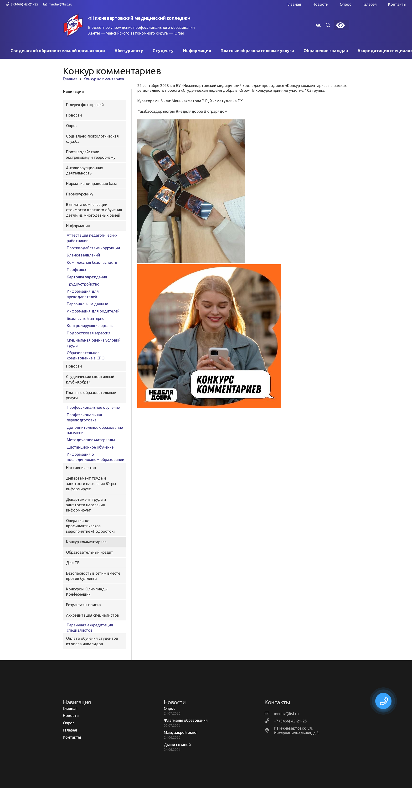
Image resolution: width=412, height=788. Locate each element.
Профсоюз (76, 269)
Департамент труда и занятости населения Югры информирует (91, 483)
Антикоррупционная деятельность (84, 170)
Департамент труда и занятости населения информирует (86, 504)
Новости (320, 4)
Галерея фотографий (85, 104)
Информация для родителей (93, 311)
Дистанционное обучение (90, 447)
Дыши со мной (177, 744)
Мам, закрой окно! (180, 732)
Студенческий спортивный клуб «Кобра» (90, 379)
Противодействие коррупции (93, 248)
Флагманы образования (186, 720)
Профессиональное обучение (93, 407)
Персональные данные (87, 304)
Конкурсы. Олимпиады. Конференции (87, 591)
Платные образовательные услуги (91, 395)
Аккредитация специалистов (92, 615)
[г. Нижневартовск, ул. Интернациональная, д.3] (269, 730)
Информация (78, 226)
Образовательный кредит (89, 552)
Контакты (397, 4)
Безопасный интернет (86, 318)
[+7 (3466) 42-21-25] (269, 720)
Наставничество (81, 468)
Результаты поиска (83, 605)
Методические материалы (91, 440)
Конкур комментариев (86, 542)
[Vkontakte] (318, 25)
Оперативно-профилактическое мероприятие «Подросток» (90, 525)
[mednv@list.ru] (269, 713)
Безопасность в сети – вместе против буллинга (93, 576)
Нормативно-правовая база (91, 183)
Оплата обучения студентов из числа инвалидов (92, 641)
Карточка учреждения (87, 277)
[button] (328, 25)
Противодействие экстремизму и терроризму (90, 154)
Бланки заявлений (83, 255)
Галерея (370, 4)
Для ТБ (73, 563)
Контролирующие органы (90, 325)
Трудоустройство (83, 284)
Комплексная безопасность (92, 262)
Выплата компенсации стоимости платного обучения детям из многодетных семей (94, 209)
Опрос (345, 4)
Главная (294, 4)
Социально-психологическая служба (92, 138)
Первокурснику (79, 194)
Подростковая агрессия (88, 333)
